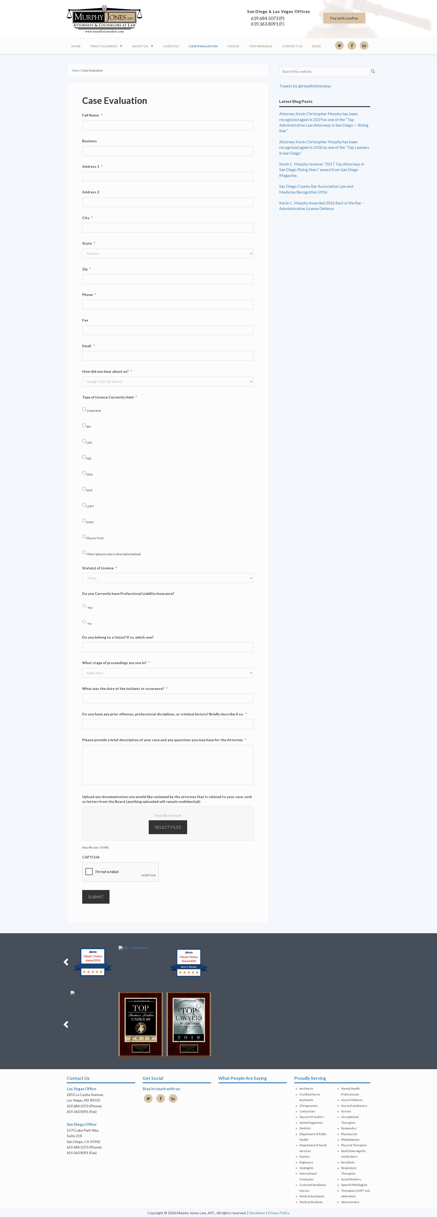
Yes (90, 608)
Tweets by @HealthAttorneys (305, 85)
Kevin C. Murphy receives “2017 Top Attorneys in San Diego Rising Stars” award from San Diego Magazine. (321, 169)
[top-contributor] (141, 948)
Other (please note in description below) (113, 554)
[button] (66, 962)
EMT (89, 490)
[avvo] (93, 962)
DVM (90, 522)
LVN (89, 442)
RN (88, 427)
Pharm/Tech (95, 538)
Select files (168, 827)
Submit (95, 896)
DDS (89, 474)
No (90, 623)
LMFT (90, 506)
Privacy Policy (279, 1213)
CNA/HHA (93, 411)
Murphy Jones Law (112, 19)
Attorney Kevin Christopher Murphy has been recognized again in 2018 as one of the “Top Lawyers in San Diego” (324, 147)
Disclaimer (257, 1213)
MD (89, 458)
